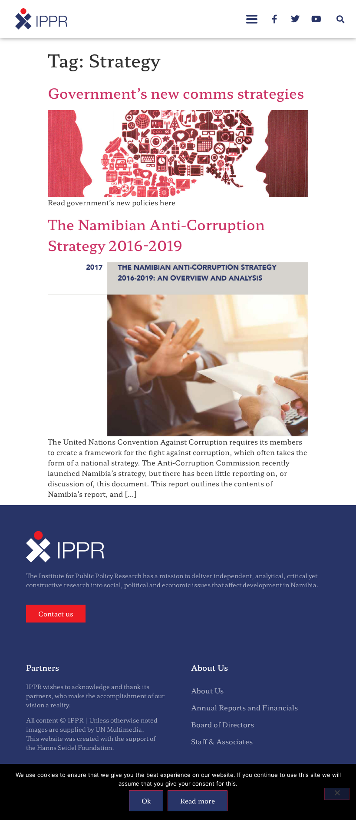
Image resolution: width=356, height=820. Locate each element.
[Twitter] (295, 19)
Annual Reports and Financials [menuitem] (244, 707)
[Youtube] (316, 19)
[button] (251, 14)
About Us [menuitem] (207, 690)
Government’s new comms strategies (176, 93)
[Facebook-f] (274, 19)
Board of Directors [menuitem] (222, 724)
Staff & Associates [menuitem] (222, 741)
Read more (197, 800)
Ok (146, 800)
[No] (336, 794)
